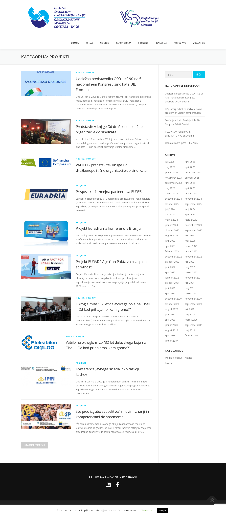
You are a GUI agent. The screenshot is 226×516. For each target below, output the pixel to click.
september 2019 (193, 325)
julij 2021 (189, 282)
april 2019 (170, 335)
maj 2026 (170, 167)
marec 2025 (171, 193)
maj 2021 (190, 288)
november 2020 (193, 298)
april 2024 (190, 214)
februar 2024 (192, 219)
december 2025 (193, 172)
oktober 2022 (172, 261)
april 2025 (190, 188)
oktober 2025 (192, 177)
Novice (104, 43)
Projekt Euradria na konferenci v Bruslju (108, 228)
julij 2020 (189, 309)
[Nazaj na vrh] (212, 500)
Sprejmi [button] (162, 510)
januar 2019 (171, 340)
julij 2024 (170, 209)
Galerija (161, 43)
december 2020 (173, 298)
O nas (89, 43)
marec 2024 (171, 219)
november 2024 (193, 198)
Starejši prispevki (34, 445)
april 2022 (170, 272)
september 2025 (173, 182)
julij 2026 (170, 161)
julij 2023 (189, 235)
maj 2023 (190, 240)
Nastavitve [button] (147, 510)
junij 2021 (170, 288)
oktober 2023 (172, 230)
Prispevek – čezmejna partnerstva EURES (108, 191)
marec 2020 (191, 319)
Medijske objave (173, 357)
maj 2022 (190, 267)
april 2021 (170, 293)
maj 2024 (170, 214)
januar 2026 (171, 172)
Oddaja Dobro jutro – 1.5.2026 (181, 142)
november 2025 (173, 177)
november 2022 (193, 256)
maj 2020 (190, 314)
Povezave (180, 43)
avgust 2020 (171, 309)
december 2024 (173, 198)
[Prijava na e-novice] (108, 484)
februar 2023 (172, 251)
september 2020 (193, 303)
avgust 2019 (171, 330)
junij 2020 (170, 314)
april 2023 (170, 246)
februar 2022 (172, 277)
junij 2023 (170, 240)
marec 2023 (191, 246)
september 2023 (193, 230)
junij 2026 (190, 161)
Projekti (143, 43)
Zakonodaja (123, 43)
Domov (75, 43)
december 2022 (173, 256)
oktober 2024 (172, 204)
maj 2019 (190, 330)
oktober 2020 (172, 303)
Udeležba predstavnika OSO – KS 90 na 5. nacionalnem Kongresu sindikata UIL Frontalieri (109, 84)
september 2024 (193, 204)
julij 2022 (189, 261)
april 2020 (170, 319)
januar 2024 (171, 225)
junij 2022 (170, 267)
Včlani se (199, 43)
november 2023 (193, 225)
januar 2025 (191, 193)
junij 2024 (190, 209)
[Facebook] (117, 484)
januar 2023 (191, 251)
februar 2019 (192, 335)
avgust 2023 (171, 235)
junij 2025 (190, 182)
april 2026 (190, 167)
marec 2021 (191, 293)
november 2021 (193, 277)
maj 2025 (170, 188)
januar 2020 (171, 325)
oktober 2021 (172, 282)
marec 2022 (191, 272)
